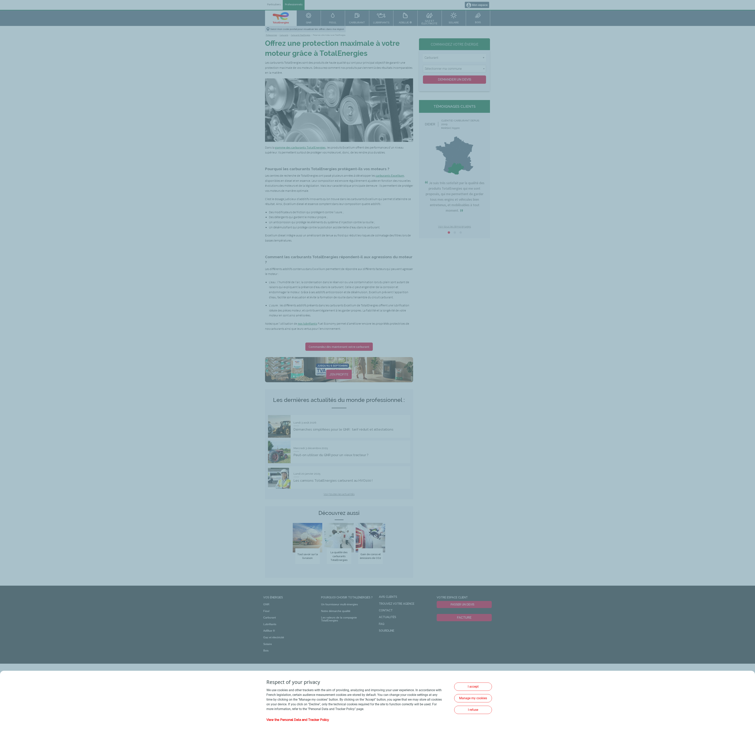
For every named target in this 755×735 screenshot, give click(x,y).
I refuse (473, 710)
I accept (473, 686)
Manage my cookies (473, 698)
